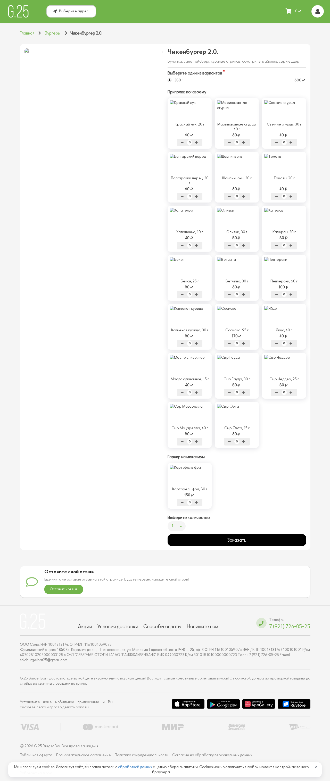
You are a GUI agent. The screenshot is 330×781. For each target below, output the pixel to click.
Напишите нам (202, 626)
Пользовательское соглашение (83, 755)
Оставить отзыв (64, 589)
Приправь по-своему (187, 92)
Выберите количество (189, 517)
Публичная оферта (36, 755)
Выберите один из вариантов (195, 73)
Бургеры (53, 33)
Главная (27, 33)
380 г (178, 80)
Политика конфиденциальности (141, 755)
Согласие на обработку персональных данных (212, 755)
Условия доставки (117, 626)
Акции (85, 626)
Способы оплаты (162, 626)
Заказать (236, 540)
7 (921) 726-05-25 (289, 626)
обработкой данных (135, 767)
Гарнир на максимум (186, 457)
